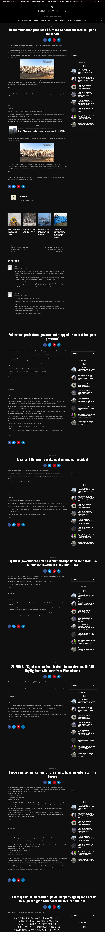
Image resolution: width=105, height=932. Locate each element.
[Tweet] (49, 40)
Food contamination (52, 330)
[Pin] (54, 40)
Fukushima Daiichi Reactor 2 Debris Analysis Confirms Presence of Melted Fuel (85, 87)
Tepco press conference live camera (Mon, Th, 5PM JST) (70, 1)
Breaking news (21, 128)
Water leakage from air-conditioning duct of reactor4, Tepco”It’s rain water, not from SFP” (54, 248)
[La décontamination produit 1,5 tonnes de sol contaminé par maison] (37, 152)
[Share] (45, 40)
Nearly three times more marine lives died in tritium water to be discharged (14, 232)
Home (19, 20)
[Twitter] (98, 1)
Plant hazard (55, 893)
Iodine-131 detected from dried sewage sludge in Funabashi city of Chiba (41, 131)
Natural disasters (27, 20)
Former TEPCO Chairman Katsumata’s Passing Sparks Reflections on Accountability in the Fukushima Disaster (86, 102)
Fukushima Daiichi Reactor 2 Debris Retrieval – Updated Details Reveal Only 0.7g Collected (85, 94)
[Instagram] (101, 1)
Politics (55, 20)
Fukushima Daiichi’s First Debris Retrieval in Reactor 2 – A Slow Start (86, 110)
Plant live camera (24, 1)
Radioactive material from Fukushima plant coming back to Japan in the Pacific (44, 232)
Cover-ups (49, 893)
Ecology (62, 20)
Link (9, 95)
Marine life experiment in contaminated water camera (43, 1)
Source (9, 87)
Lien (30, 179)
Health (36, 20)
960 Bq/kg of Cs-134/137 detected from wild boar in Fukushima (29, 231)
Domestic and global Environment (52, 26)
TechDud (16, 293)
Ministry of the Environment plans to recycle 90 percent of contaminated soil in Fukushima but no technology (59, 233)
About (85, 20)
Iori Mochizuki (11, 102)
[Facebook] (95, 1)
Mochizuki (23, 197)
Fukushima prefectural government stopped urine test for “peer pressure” (20, 248)
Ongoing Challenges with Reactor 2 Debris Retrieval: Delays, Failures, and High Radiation (86, 117)
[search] (93, 55)
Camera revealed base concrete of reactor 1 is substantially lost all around (86, 124)
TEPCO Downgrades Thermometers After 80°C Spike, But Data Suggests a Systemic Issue (86, 71)
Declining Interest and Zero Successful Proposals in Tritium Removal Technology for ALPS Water (86, 79)
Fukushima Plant (45, 20)
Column (70, 20)
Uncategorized (78, 20)
